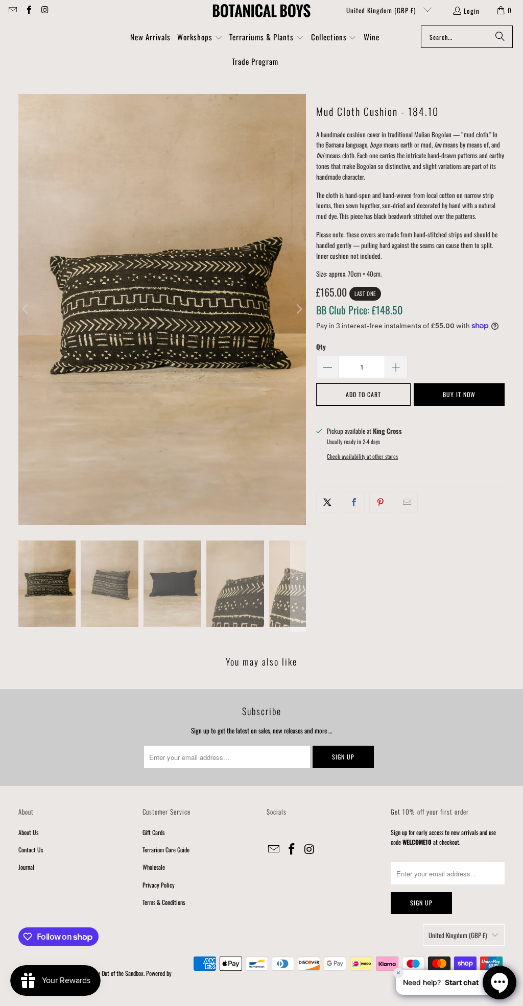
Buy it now (459, 394)
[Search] (500, 37)
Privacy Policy (158, 884)
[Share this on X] (327, 502)
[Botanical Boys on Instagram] (44, 10)
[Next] (298, 310)
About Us (28, 832)
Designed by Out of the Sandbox (109, 973)
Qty (321, 346)
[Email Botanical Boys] (12, 10)
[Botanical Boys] (261, 10)
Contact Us (30, 849)
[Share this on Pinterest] (380, 502)
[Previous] (26, 310)
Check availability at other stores (362, 456)
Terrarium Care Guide (165, 849)
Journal (26, 867)
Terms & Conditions (163, 902)
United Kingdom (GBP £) (382, 10)
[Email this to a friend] (407, 502)
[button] (200, 38)
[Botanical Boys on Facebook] (28, 10)
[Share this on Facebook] (354, 502)
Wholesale (153, 867)
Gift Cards (153, 832)
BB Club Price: (359, 309)
